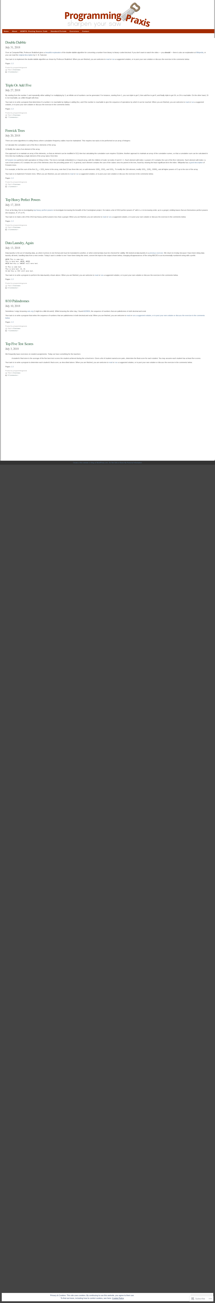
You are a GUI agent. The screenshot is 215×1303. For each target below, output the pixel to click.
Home (6, 31)
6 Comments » (13, 288)
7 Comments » (13, 117)
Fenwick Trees (15, 130)
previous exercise (156, 253)
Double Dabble (15, 42)
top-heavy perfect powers (43, 210)
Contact (85, 31)
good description (196, 162)
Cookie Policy (118, 1298)
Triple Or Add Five (18, 85)
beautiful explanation (53, 52)
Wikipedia (199, 52)
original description (26, 55)
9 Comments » (13, 375)
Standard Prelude (59, 31)
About (14, 31)
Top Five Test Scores (19, 343)
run (113, 59)
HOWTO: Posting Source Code (34, 31)
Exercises (16, 70)
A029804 (86, 311)
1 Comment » (12, 186)
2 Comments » (13, 229)
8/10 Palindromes (17, 300)
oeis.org (30, 311)
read (108, 59)
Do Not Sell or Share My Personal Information (125, 462)
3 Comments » (13, 72)
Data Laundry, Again (19, 242)
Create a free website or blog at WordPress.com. (90, 462)
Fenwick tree (12, 160)
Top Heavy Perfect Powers (22, 199)
